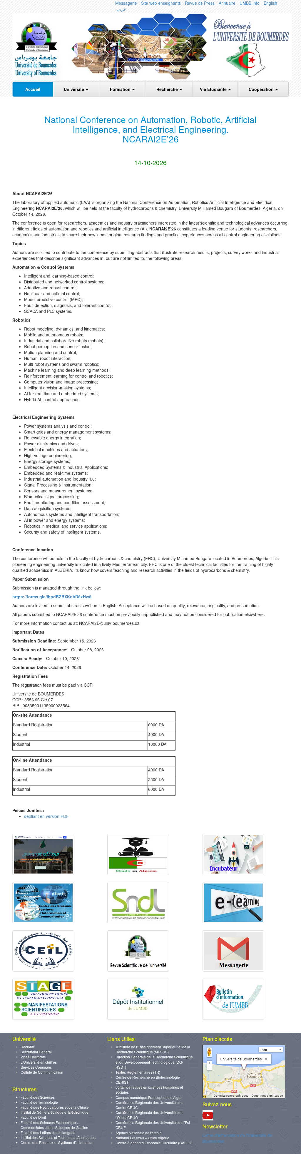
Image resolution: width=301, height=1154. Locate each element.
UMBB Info (250, 3)
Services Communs (36, 1067)
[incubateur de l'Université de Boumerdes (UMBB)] (233, 873)
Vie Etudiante (214, 89)
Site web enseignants (161, 3)
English (270, 3)
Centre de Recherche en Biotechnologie (148, 1077)
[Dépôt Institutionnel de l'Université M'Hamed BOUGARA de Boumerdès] (138, 1018)
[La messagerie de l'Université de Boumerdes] (233, 970)
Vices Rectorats (33, 1056)
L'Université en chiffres (39, 1062)
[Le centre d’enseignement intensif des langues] (43, 970)
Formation (121, 89)
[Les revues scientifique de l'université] (138, 970)
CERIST (122, 1082)
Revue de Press (200, 3)
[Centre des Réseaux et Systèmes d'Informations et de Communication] (43, 921)
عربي (121, 9)
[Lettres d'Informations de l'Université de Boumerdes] (233, 1018)
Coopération (262, 89)
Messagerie (126, 3)
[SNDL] (138, 921)
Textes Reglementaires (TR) (138, 1072)
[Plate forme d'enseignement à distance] (233, 921)
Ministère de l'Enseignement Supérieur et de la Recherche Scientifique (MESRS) (153, 1049)
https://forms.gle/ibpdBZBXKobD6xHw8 (51, 597)
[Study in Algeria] (138, 873)
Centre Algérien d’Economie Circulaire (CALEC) (154, 1142)
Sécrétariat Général (36, 1051)
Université (74, 89)
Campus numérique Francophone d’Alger (149, 1097)
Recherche (167, 89)
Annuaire (227, 3)
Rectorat (27, 1046)
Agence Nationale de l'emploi (139, 1132)
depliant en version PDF (46, 816)
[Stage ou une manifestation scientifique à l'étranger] (43, 1018)
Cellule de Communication (42, 1072)
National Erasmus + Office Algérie (142, 1137)
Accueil (32, 89)
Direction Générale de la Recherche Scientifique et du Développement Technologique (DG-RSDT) (154, 1061)
